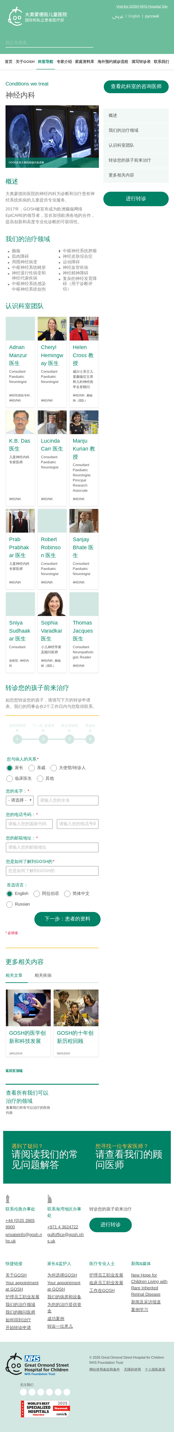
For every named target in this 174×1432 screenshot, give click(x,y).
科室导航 (45, 62)
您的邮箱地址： (21, 838)
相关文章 (14, 975)
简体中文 (81, 894)
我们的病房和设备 (64, 1297)
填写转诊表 (141, 62)
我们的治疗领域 (20, 1305)
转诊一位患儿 (60, 1326)
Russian (22, 904)
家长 (19, 768)
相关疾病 (43, 975)
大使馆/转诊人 (72, 768)
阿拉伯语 (50, 894)
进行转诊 (136, 198)
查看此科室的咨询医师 (136, 86)
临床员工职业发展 (106, 1283)
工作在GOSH (102, 1291)
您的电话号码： (21, 815)
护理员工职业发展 (22, 1297)
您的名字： (16, 791)
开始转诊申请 (18, 1328)
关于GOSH (25, 62)
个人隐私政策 (155, 1369)
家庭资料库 (84, 62)
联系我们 (161, 62)
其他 (49, 779)
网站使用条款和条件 (104, 1369)
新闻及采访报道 (146, 1302)
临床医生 (23, 779)
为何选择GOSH (62, 1275)
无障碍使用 (132, 1369)
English (21, 894)
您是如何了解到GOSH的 (29, 861)
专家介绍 (64, 62)
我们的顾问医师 (20, 1312)
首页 (9, 62)
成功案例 (55, 1319)
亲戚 (41, 768)
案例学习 (139, 1310)
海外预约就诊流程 (113, 62)
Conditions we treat (27, 84)
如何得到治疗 (18, 1320)
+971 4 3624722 (62, 1227)
